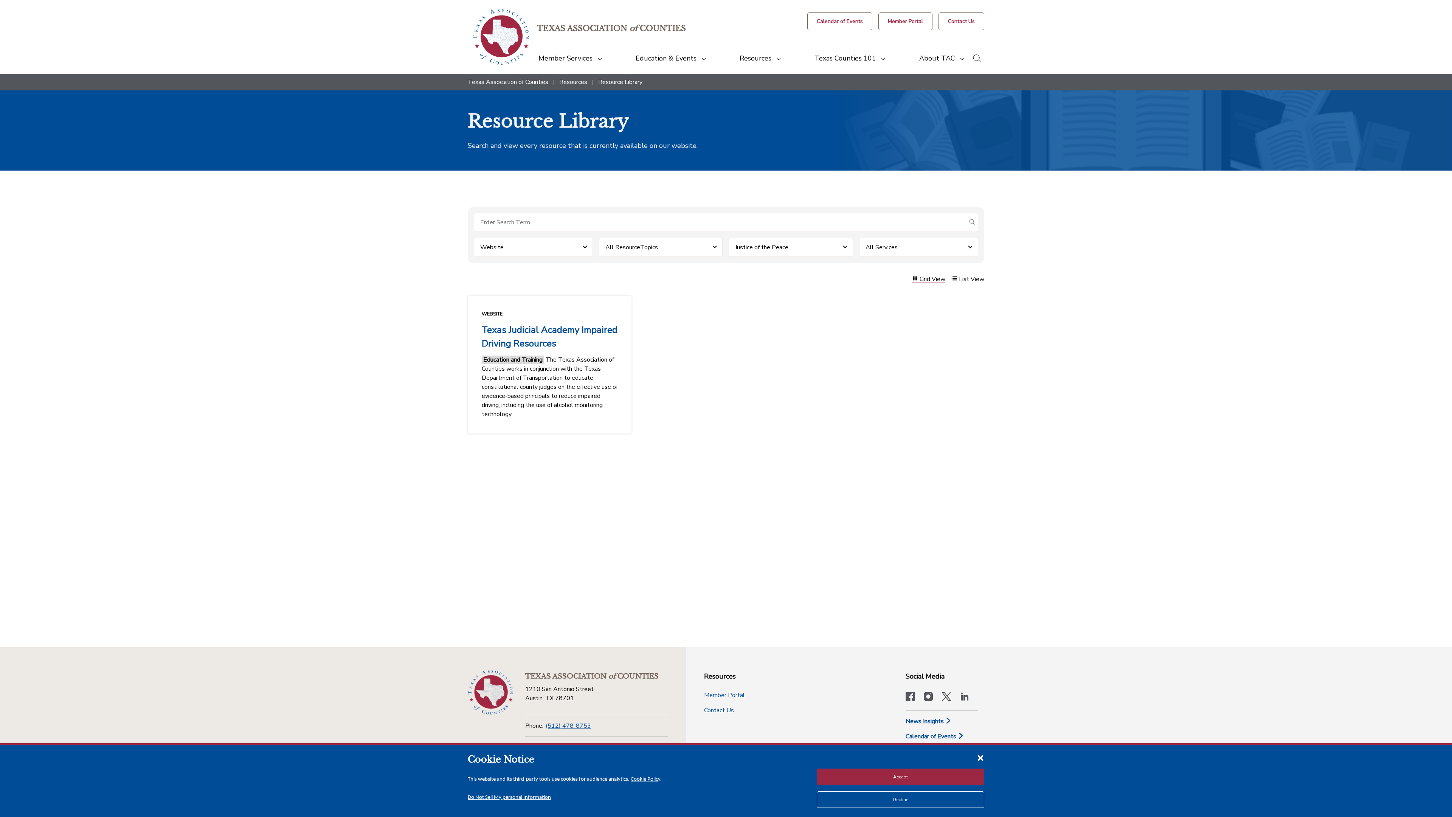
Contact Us (719, 710)
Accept (900, 777)
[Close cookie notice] (980, 757)
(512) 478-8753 (568, 726)
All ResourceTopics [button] (631, 247)
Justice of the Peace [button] (761, 247)
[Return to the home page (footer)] (490, 692)
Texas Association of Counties (508, 82)
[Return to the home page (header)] (501, 37)
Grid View (932, 279)
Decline (900, 800)
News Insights (925, 721)
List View (971, 279)
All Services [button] (882, 247)
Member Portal (724, 695)
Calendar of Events (932, 736)
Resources (573, 82)
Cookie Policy (645, 779)
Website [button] (492, 247)
